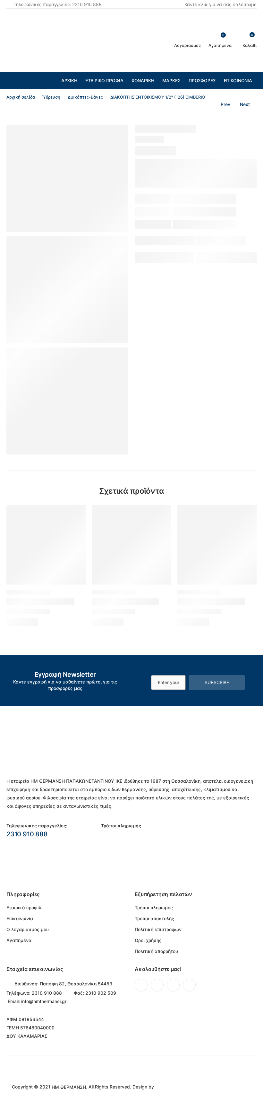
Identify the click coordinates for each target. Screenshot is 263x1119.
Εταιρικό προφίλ (104, 80)
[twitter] (157, 985)
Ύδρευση (51, 97)
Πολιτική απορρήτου (156, 951)
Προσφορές (202, 80)
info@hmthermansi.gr (43, 1001)
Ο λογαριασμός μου (27, 929)
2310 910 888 (27, 834)
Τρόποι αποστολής (154, 918)
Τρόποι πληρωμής (154, 907)
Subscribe (217, 682)
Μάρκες (171, 80)
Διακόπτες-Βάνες (85, 97)
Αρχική (69, 80)
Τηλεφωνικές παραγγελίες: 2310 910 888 (57, 4)
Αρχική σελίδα (20, 97)
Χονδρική (143, 80)
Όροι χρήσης (148, 940)
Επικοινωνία (238, 80)
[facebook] (141, 985)
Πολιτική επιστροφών (158, 929)
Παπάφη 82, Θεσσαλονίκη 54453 (76, 983)
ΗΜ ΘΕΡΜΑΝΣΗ (69, 1087)
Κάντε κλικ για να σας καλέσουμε (220, 4)
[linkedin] (173, 985)
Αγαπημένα (18, 940)
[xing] (189, 985)
